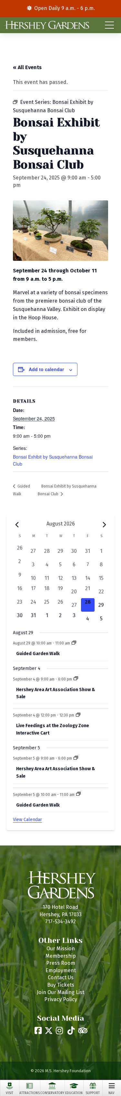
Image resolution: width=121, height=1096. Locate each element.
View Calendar (27, 819)
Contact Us (61, 977)
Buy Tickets (60, 985)
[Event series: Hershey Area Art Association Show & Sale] (76, 679)
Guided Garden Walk (38, 653)
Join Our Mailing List (60, 992)
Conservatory (52, 1093)
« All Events (27, 67)
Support (93, 1093)
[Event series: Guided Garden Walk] (74, 643)
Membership (60, 956)
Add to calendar (46, 369)
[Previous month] (17, 524)
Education (74, 1093)
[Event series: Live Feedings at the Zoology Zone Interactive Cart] (78, 715)
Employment (60, 970)
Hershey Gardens (46, 25)
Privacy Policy (60, 999)
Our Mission (60, 948)
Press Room (60, 963)
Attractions (29, 1093)
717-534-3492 (60, 921)
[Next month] (104, 524)
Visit (9, 1093)
